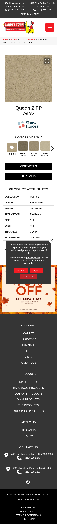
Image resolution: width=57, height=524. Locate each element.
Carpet (22, 40)
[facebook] (28, 482)
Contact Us (28, 166)
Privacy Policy (28, 511)
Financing (29, 176)
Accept (21, 270)
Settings (28, 276)
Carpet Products (28, 382)
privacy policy (33, 257)
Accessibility (28, 507)
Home (5, 40)
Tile (28, 351)
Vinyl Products (28, 399)
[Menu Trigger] (49, 27)
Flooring (14, 40)
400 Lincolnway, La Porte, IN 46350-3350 (32, 454)
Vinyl (28, 357)
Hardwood (28, 339)
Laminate (28, 345)
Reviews (29, 436)
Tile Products (28, 405)
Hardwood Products (28, 387)
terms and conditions (24, 260)
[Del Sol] (11, 147)
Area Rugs (28, 362)
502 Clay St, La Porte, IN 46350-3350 (32, 468)
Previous (4, 147)
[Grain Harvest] (45, 146)
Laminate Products (28, 393)
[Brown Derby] (22, 146)
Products (31, 40)
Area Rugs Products (28, 411)
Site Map (29, 519)
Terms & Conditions (28, 515)
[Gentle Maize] (34, 146)
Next (52, 147)
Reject (36, 270)
